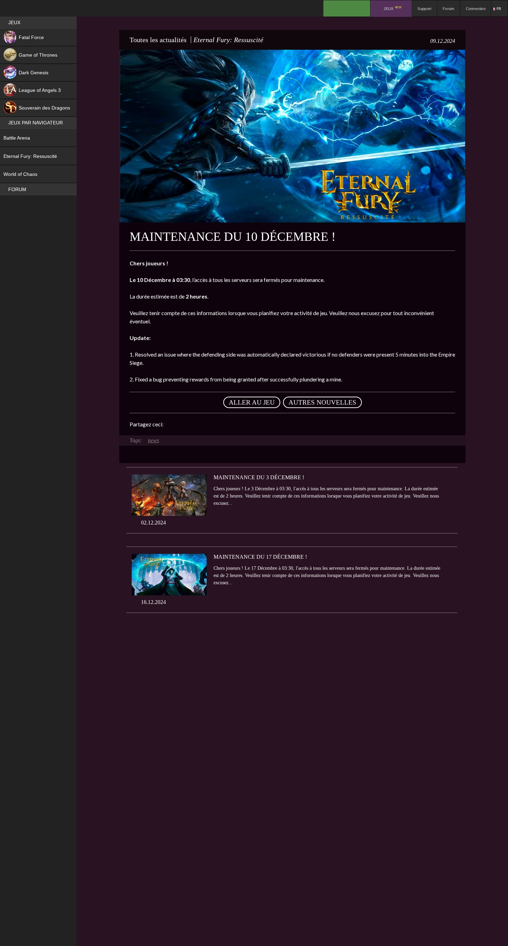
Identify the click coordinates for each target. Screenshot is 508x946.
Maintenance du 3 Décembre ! (259, 477)
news (153, 440)
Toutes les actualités (158, 40)
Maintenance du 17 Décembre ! (260, 557)
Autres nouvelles (322, 402)
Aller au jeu (252, 402)
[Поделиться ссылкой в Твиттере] (232, 424)
